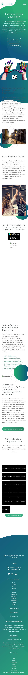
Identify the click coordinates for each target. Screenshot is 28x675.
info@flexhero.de (15, 569)
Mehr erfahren (13, 635)
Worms (14, 604)
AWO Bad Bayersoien (10, 356)
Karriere (14, 664)
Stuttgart (14, 598)
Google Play (14, 234)
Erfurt (14, 589)
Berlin (14, 583)
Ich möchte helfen (14, 40)
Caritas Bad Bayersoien (10, 369)
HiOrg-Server (14, 616)
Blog (14, 658)
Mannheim (14, 594)
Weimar (14, 602)
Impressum (14, 668)
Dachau (14, 587)
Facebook (19, 574)
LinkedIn (16, 574)
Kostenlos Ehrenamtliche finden (13, 429)
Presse (14, 666)
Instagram (12, 574)
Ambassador (14, 662)
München (14, 596)
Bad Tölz (14, 585)
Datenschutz (14, 670)
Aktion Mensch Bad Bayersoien (12, 361)
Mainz (14, 593)
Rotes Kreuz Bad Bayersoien (12, 359)
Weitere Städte (13, 608)
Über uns (14, 660)
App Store (14, 238)
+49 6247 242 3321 (15, 567)
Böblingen (14, 600)
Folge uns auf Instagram (14, 515)
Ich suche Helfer (14, 45)
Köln (14, 591)
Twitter (9, 574)
